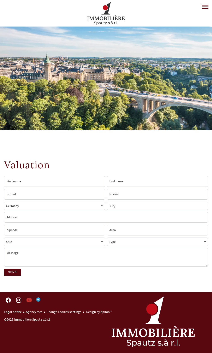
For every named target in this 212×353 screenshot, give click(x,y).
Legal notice (13, 312)
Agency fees (34, 312)
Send (12, 272)
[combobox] (54, 206)
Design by (99, 312)
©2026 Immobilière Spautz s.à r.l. (27, 319)
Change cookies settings (64, 312)
